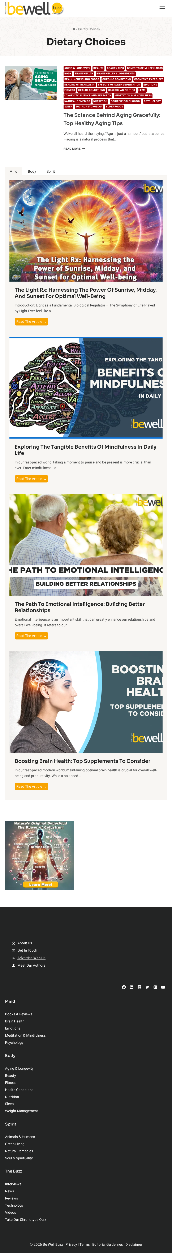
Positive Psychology (126, 101)
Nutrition (100, 101)
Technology (14, 1205)
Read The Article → (32, 322)
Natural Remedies (77, 101)
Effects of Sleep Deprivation (119, 85)
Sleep (68, 106)
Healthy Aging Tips (121, 90)
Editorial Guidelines (108, 1244)
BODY (67, 73)
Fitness (69, 90)
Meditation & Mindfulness (133, 95)
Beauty (98, 68)
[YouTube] (163, 987)
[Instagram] (139, 987)
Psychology (152, 101)
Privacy (71, 1244)
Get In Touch (27, 950)
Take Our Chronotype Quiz (25, 1219)
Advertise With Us (31, 958)
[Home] (73, 29)
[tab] (13, 171)
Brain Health (84, 73)
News (9, 1191)
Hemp (142, 90)
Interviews (13, 1184)
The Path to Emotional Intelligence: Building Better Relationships (80, 607)
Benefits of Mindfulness (145, 68)
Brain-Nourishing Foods (81, 79)
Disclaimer (133, 1244)
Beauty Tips (115, 68)
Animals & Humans (20, 1136)
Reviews (11, 1198)
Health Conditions (91, 90)
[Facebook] (124, 987)
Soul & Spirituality (19, 1158)
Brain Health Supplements (115, 73)
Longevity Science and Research (87, 95)
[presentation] (31, 83)
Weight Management (21, 1111)
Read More (74, 149)
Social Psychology (89, 106)
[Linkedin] (132, 987)
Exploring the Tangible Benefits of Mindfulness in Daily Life (85, 450)
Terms (84, 1244)
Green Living (15, 1144)
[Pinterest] (155, 987)
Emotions (150, 85)
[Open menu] (162, 8)
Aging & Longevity (77, 68)
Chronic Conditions (116, 79)
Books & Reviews (18, 1014)
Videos (10, 1212)
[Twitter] (147, 987)
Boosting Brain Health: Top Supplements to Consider (82, 761)
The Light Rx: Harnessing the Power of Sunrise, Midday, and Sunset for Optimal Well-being (86, 293)
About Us (24, 943)
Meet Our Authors (31, 965)
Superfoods (114, 106)
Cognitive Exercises (148, 79)
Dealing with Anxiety (79, 85)
